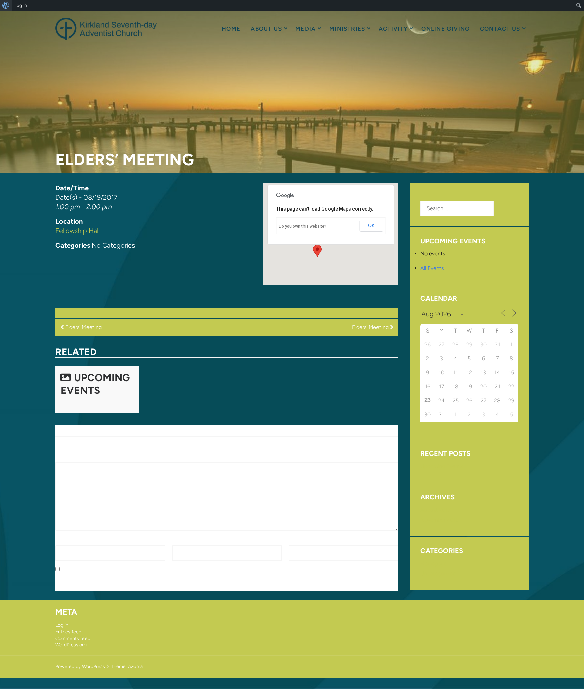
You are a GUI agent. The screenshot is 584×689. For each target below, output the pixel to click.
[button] (317, 251)
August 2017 (435, 510)
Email (180, 541)
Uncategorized (438, 573)
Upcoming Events (95, 383)
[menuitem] (6, 5)
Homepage (433, 563)
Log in (61, 625)
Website (298, 541)
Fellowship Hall (77, 231)
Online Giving (445, 28)
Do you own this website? (302, 226)
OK (371, 225)
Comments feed (72, 638)
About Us (266, 28)
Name (64, 541)
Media (305, 28)
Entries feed (68, 632)
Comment (69, 458)
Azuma (135, 666)
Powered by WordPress (80, 666)
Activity (393, 28)
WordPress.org (71, 645)
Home (231, 28)
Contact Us (500, 28)
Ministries (347, 28)
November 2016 (439, 520)
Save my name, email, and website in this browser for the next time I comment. (158, 569)
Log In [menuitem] (20, 5)
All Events (432, 268)
